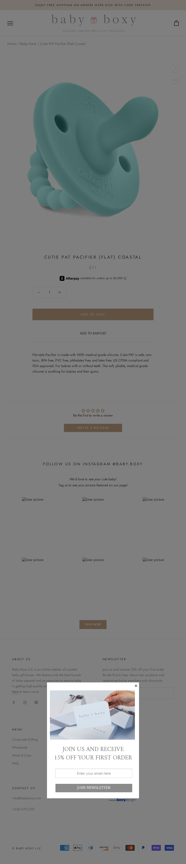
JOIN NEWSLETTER (93, 788)
